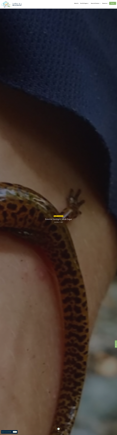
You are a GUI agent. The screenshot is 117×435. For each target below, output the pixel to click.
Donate (112, 3)
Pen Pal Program (84, 3)
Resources (104, 3)
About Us (76, 3)
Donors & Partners (95, 3)
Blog (55, 216)
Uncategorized (60, 216)
